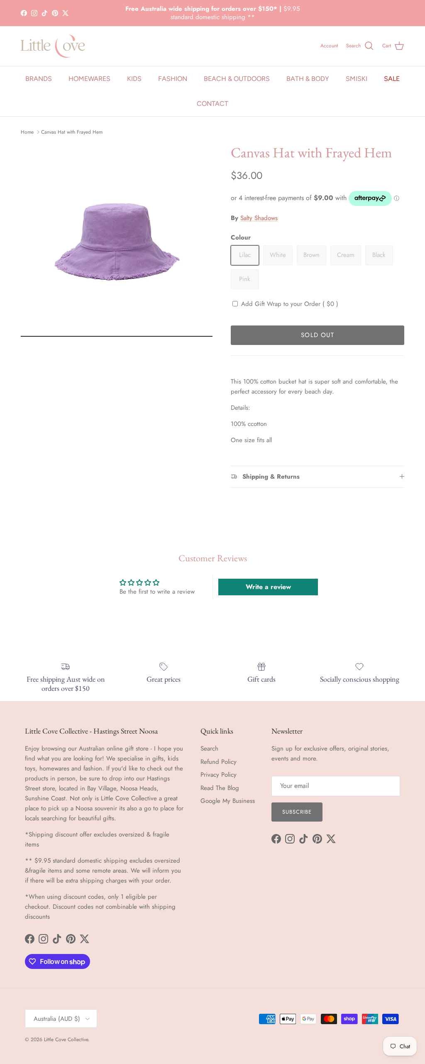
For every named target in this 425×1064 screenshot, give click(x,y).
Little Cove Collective (66, 1039)
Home (27, 132)
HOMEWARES (89, 79)
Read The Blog (219, 787)
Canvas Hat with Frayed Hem (72, 132)
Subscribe (297, 812)
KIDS (134, 79)
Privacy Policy (218, 774)
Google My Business (227, 800)
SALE (392, 79)
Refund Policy (218, 761)
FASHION (172, 79)
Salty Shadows (259, 218)
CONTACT (212, 104)
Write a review (268, 587)
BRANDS (38, 79)
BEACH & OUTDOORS (237, 79)
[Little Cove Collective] (53, 46)
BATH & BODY (307, 79)
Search (209, 748)
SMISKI (356, 79)
